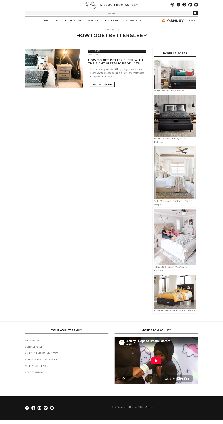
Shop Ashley (32, 340)
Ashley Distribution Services (42, 359)
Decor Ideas (52, 20)
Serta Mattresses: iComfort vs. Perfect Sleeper (173, 202)
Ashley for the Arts (36, 365)
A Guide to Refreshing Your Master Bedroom (171, 268)
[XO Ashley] (111, 5)
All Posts (94, 51)
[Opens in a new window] (172, 5)
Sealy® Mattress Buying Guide (169, 90)
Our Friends (113, 20)
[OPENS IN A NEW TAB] (179, 20)
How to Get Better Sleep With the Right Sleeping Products (115, 62)
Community (133, 20)
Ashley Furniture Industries (41, 353)
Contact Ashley (34, 346)
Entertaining (74, 20)
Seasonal (94, 20)
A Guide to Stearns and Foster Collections (174, 310)
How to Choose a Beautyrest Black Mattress (171, 140)
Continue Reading (102, 84)
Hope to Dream (34, 372)
